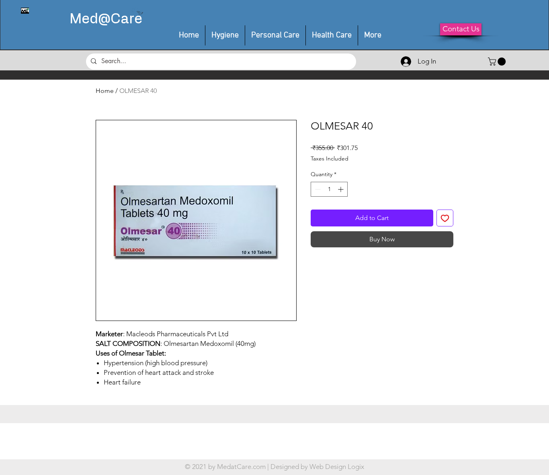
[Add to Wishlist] (444, 218)
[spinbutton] (329, 189)
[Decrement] (317, 189)
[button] (275, 35)
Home (105, 91)
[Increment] (341, 189)
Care (126, 19)
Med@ (90, 19)
